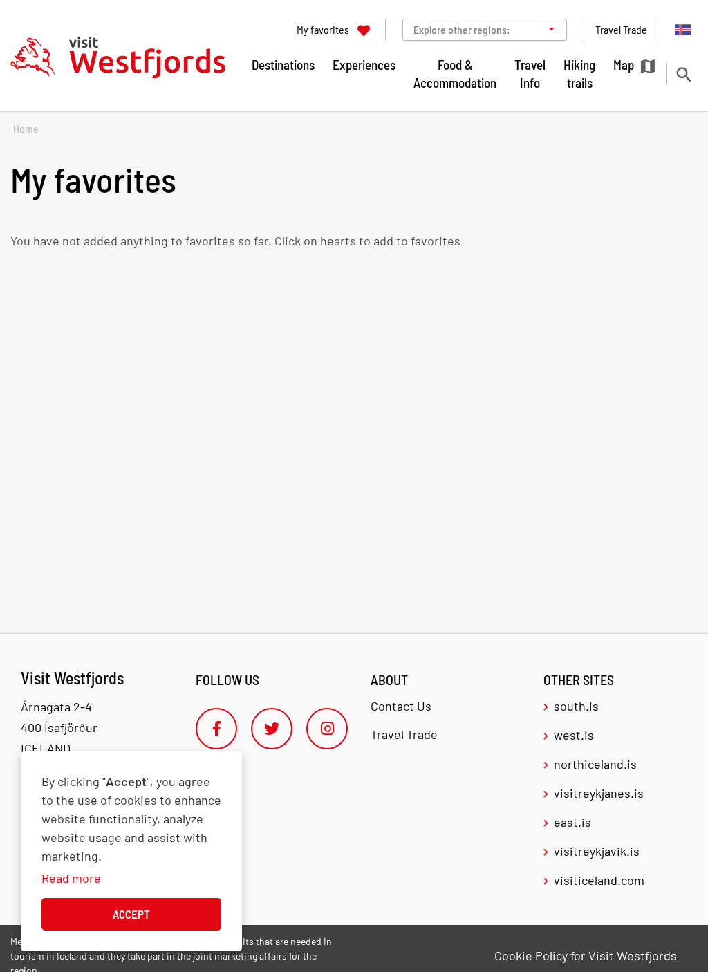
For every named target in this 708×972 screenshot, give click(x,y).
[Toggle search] (683, 74)
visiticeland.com (599, 880)
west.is (574, 734)
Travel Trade (404, 734)
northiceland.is (595, 764)
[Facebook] (216, 728)
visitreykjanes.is (599, 793)
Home (26, 129)
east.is (572, 822)
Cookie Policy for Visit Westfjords (585, 955)
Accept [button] (131, 914)
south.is (576, 705)
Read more (71, 878)
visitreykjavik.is (597, 851)
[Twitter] (271, 728)
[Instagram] (327, 728)
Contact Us (401, 705)
